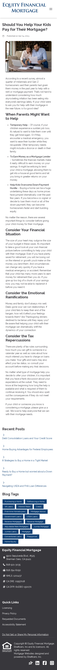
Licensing (7, 608)
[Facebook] (45, 663)
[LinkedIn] (37, 663)
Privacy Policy (9, 613)
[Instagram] (52, 663)
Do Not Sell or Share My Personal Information (25, 634)
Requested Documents (14, 619)
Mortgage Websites (24, 653)
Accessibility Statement (14, 624)
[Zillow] (30, 663)
